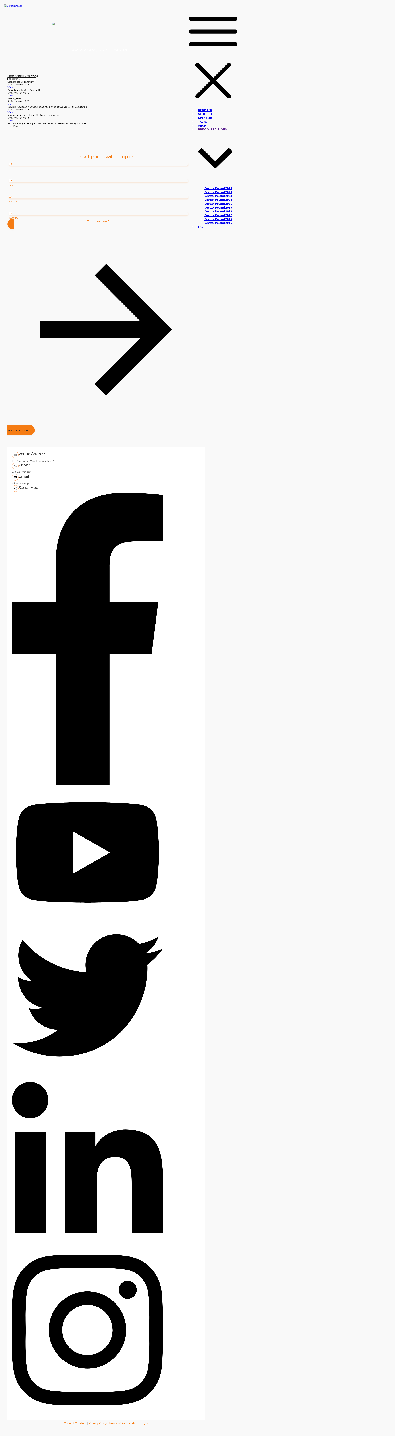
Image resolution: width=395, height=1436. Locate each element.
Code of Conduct (75, 1423)
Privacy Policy (98, 1423)
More (10, 87)
